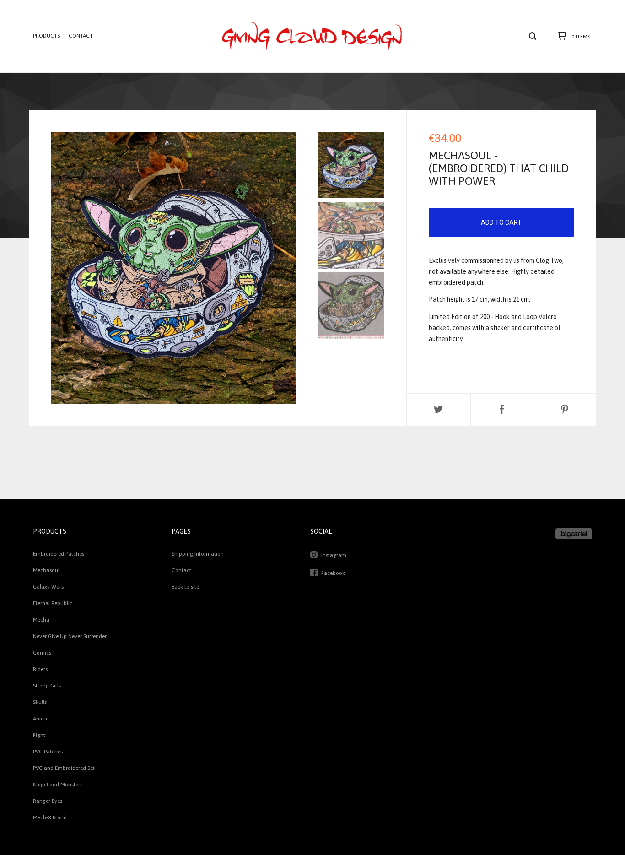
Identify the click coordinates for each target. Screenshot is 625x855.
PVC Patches (48, 751)
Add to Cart (501, 222)
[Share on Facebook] (502, 410)
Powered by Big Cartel (573, 533)
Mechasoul (46, 570)
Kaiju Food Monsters (57, 784)
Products (46, 35)
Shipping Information (198, 554)
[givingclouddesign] (311, 36)
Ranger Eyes (47, 801)
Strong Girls (47, 685)
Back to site (185, 587)
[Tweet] (438, 410)
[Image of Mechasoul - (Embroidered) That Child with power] (351, 165)
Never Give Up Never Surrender (70, 636)
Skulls (40, 702)
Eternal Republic (52, 603)
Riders (40, 669)
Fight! (40, 735)
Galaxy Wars (48, 587)
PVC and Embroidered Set (64, 768)
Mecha (41, 620)
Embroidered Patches (58, 554)
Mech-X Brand (50, 817)
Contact (81, 35)
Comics (42, 652)
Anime (40, 718)
